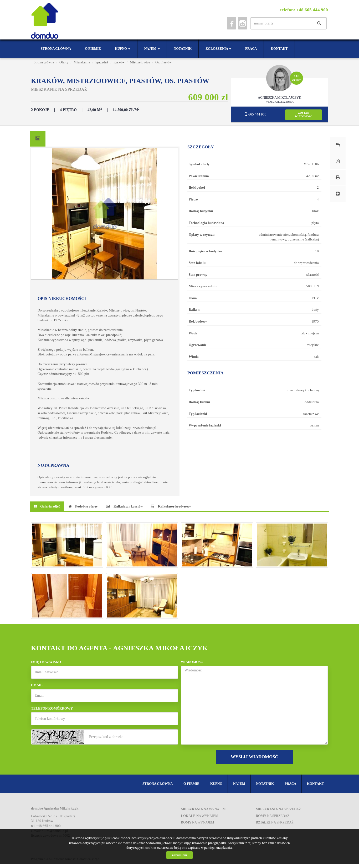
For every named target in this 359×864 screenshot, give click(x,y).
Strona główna (56, 49)
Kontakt (279, 49)
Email (37, 685)
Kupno (216, 784)
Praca (251, 49)
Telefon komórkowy (52, 708)
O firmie (93, 49)
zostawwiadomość (303, 114)
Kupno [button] (121, 49)
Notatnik (183, 49)
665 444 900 (257, 114)
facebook (231, 23)
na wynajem (203, 809)
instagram (242, 23)
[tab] (37, 139)
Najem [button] (150, 49)
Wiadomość (192, 662)
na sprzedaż (278, 809)
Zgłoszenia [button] (217, 49)
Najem (239, 784)
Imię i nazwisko (46, 662)
